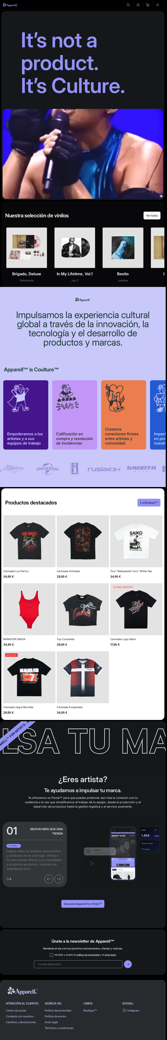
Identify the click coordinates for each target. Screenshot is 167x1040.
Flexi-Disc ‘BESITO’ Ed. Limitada (123, 257)
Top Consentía (83, 617)
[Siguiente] (58, 879)
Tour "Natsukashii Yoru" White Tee (136, 549)
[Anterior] (49, 879)
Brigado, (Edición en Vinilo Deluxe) (27, 257)
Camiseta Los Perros (29, 549)
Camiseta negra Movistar (29, 685)
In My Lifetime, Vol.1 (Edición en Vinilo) (75, 257)
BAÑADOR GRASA (29, 617)
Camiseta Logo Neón (136, 617)
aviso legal (110, 954)
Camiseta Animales (83, 549)
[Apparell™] (10, 5)
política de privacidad (87, 954)
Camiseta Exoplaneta (83, 685)
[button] (128, 5)
